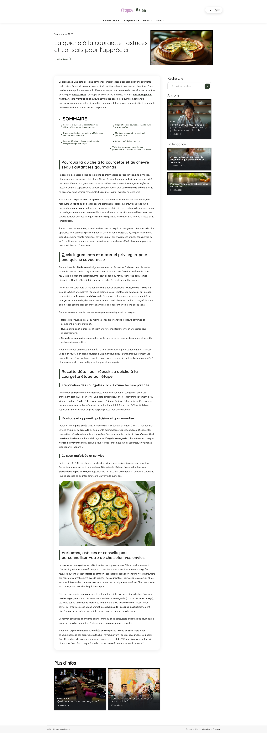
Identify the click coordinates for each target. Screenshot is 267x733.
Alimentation (62, 59)
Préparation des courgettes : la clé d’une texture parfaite (133, 126)
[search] (210, 10)
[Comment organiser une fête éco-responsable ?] (134, 689)
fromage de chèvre (86, 98)
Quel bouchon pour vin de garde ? (78, 701)
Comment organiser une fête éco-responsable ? (131, 700)
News (113, 696)
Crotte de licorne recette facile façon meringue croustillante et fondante (187, 159)
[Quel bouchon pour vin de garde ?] (80, 689)
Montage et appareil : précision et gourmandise (130, 134)
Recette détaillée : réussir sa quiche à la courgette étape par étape (81, 142)
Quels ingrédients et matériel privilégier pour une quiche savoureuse (83, 134)
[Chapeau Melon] (133, 10)
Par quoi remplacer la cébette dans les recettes (189, 185)
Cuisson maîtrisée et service (127, 141)
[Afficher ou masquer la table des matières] (121, 118)
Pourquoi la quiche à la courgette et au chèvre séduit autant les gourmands (80, 126)
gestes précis (79, 94)
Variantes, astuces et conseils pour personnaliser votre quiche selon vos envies (131, 148)
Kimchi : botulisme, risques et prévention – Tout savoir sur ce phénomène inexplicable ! (188, 127)
